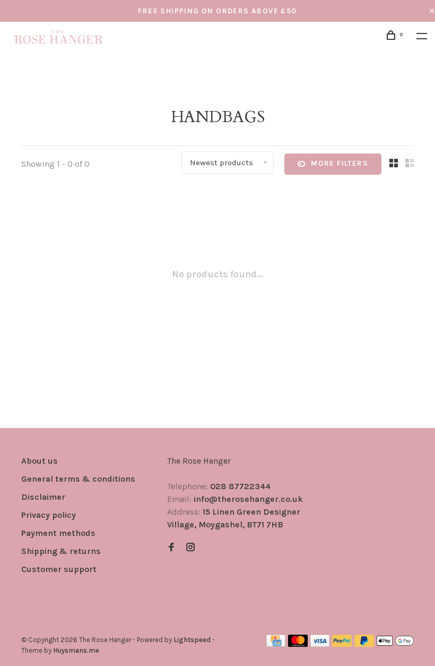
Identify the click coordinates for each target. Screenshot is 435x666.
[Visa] (320, 644)
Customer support (59, 569)
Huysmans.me (76, 650)
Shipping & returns (61, 551)
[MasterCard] (298, 644)
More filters (339, 163)
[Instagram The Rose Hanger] (190, 548)
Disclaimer (43, 497)
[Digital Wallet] (395, 644)
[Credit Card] (275, 644)
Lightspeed (192, 640)
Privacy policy (48, 515)
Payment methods (58, 533)
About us (39, 461)
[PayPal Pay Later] (364, 644)
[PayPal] (342, 644)
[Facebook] (171, 548)
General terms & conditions (78, 479)
